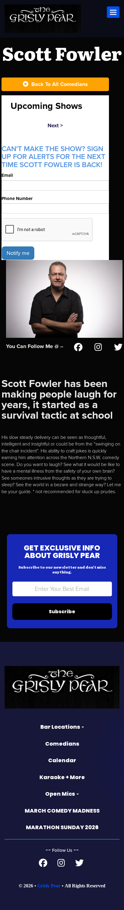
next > (55, 125)
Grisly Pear (48, 885)
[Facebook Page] (78, 348)
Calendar (62, 760)
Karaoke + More (62, 777)
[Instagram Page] (98, 348)
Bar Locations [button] (60, 727)
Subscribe (62, 611)
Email (7, 175)
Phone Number (17, 198)
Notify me (18, 253)
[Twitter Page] (118, 348)
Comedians (62, 743)
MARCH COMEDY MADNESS (62, 810)
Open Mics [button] (60, 793)
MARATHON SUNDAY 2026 (62, 827)
